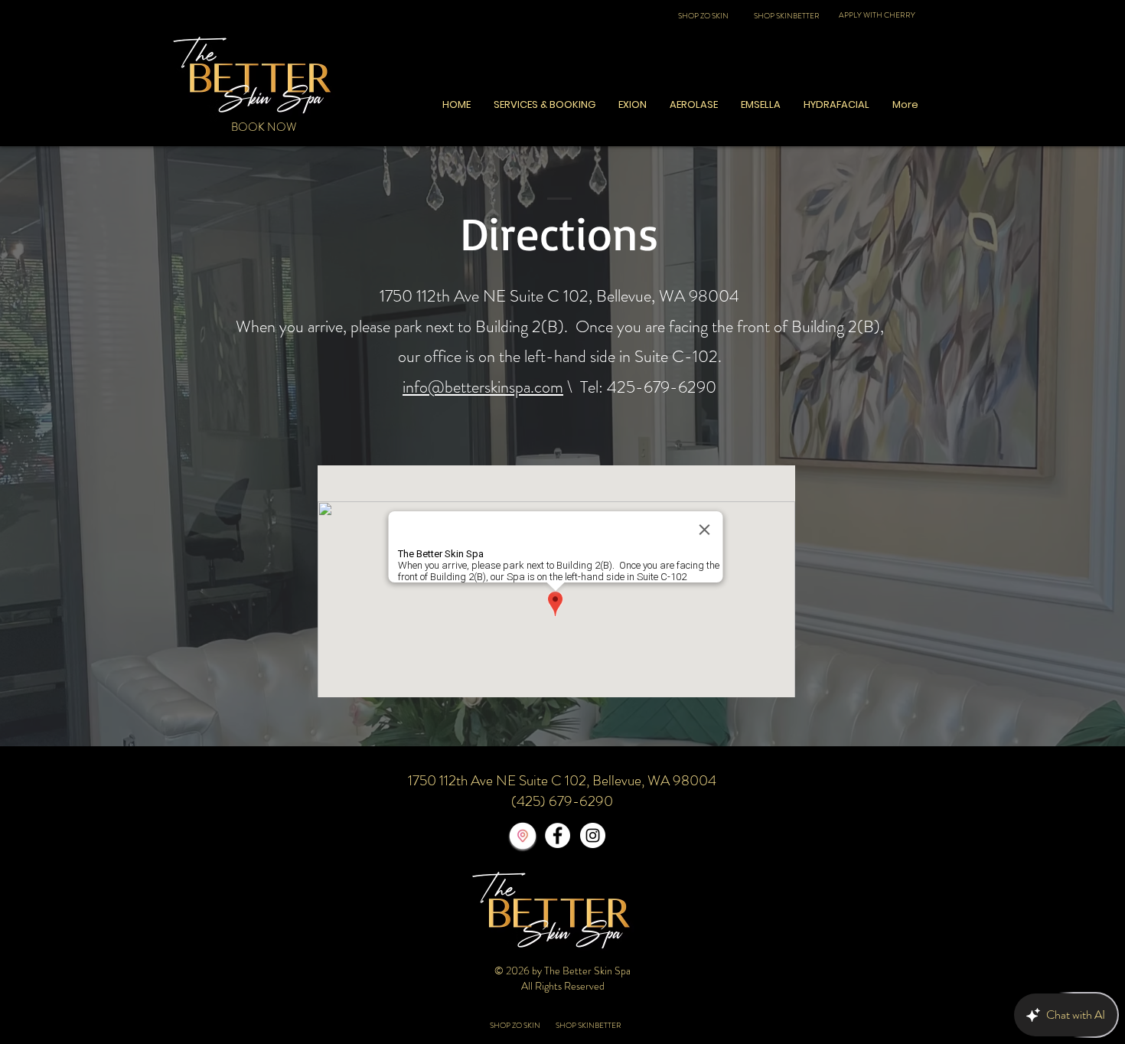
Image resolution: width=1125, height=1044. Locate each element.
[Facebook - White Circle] (557, 835)
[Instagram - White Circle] (592, 835)
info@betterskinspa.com (483, 387)
